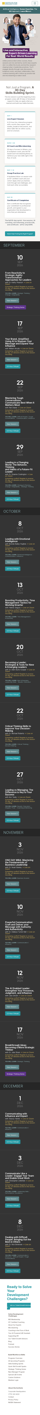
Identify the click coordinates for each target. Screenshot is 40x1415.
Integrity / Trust (10, 808)
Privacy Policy (13, 1400)
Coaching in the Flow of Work (18, 1330)
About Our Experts (14, 1325)
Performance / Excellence (14, 1193)
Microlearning (13, 1328)
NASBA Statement (14, 1402)
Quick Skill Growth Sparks (17, 1366)
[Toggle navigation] (35, 3)
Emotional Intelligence (24, 554)
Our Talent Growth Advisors (18, 1339)
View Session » (12, 300)
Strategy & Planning (24, 485)
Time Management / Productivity (18, 617)
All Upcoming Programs (16, 1361)
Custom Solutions (14, 1377)
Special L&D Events (15, 1375)
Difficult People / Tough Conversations (17, 1257)
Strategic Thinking (23, 293)
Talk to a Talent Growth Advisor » (19, 1306)
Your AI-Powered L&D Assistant (19, 1333)
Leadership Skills (23, 1191)
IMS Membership (14, 1319)
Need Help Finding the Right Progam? (20, 234)
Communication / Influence (26, 418)
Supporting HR (13, 1336)
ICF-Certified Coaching (16, 1322)
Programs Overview (15, 1358)
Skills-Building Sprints (15, 1364)
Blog (10, 1341)
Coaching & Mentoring (24, 808)
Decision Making (10, 746)
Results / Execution (24, 682)
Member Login (13, 1380)
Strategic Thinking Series (17, 1369)
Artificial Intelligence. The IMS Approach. (20, 10)
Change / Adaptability (12, 295)
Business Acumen (23, 878)
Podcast (11, 1344)
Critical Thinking (22, 744)
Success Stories (14, 1347)
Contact (11, 1397)
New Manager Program (16, 1372)
